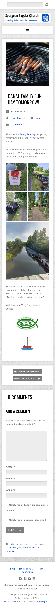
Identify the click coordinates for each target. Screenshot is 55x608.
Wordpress (44, 601)
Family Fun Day (27, 134)
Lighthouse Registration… (29, 371)
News (38, 118)
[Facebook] (25, 578)
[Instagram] (29, 578)
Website (10, 490)
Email (10, 478)
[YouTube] (34, 578)
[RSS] (20, 578)
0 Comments (17, 124)
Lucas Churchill (18, 118)
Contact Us (27, 572)
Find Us (41, 568)
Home (12, 568)
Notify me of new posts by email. (27, 519)
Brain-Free (10, 601)
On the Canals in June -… (25, 378)
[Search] (46, 4)
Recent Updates (26, 568)
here (23, 297)
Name (10, 466)
